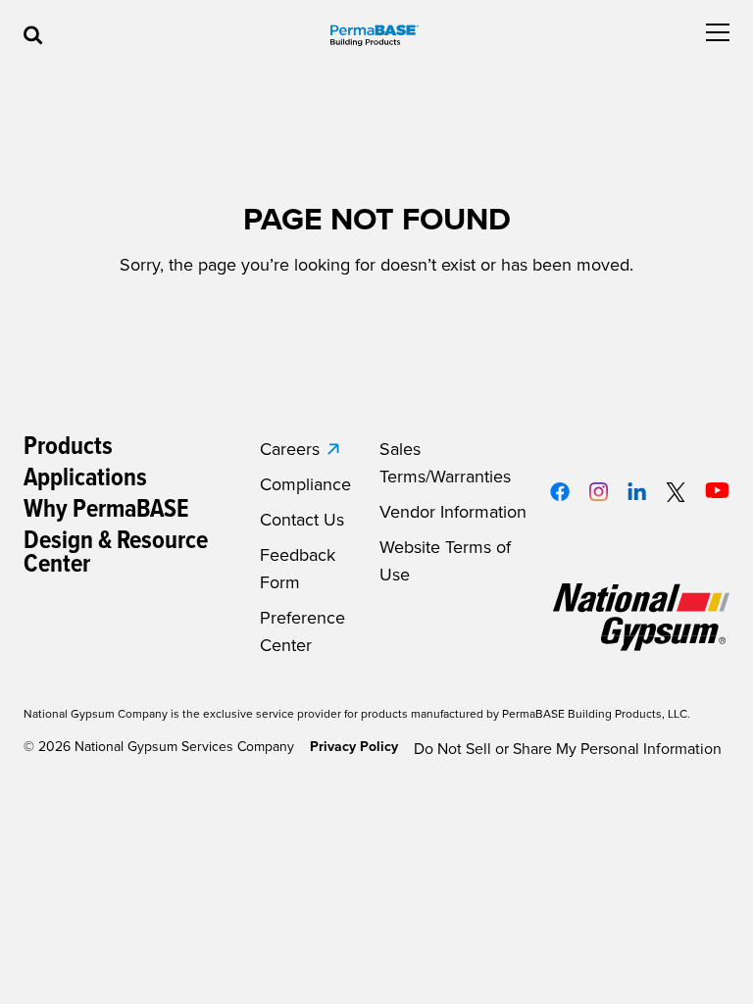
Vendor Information (453, 512)
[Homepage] (374, 36)
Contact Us (302, 519)
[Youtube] (717, 490)
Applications (85, 478)
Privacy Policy (354, 746)
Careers (290, 449)
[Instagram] (598, 491)
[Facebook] (560, 491)
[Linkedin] (637, 491)
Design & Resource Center (116, 553)
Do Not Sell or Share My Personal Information (568, 749)
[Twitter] (676, 492)
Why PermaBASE (106, 510)
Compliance (305, 484)
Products (68, 447)
